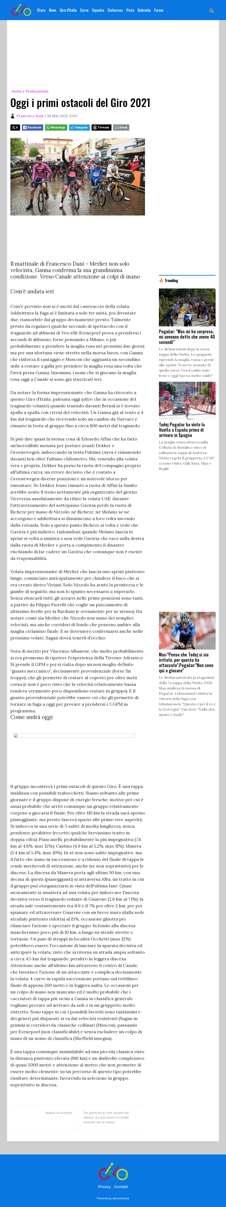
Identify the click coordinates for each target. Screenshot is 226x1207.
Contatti (121, 1186)
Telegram (81, 127)
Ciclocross (115, 10)
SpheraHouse (120, 1198)
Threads (103, 127)
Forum (158, 10)
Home (16, 91)
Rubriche (144, 10)
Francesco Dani (30, 116)
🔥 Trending (168, 280)
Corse (84, 10)
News (52, 10)
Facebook (34, 127)
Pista (130, 10)
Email (123, 127)
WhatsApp (58, 127)
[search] (212, 10)
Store (41, 10)
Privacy (104, 1186)
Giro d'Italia (68, 10)
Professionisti (37, 91)
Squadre (98, 10)
